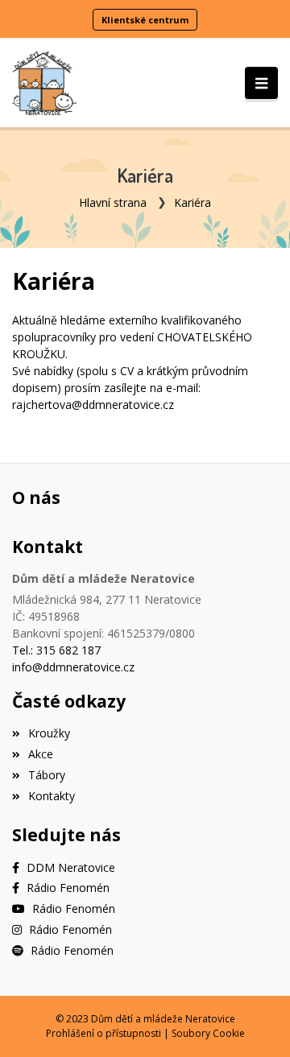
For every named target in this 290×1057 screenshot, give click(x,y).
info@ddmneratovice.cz (73, 667)
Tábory (46, 774)
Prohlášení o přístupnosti (103, 1033)
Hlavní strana (113, 202)
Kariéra (192, 202)
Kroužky (49, 733)
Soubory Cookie (208, 1033)
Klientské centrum (145, 20)
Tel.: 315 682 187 (56, 650)
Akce (40, 754)
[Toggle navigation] (261, 83)
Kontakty (51, 795)
